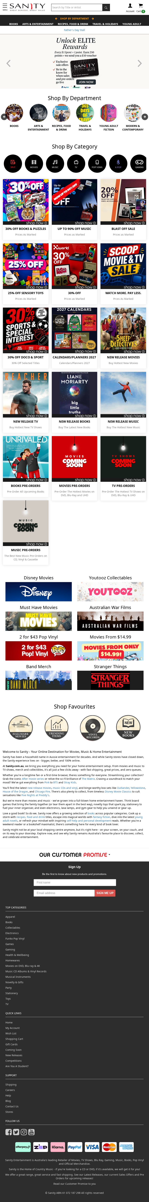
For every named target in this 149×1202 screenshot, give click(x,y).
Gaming (10, 949)
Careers (10, 1090)
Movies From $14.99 (110, 637)
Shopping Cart (14, 1039)
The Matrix (88, 778)
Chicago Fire (42, 791)
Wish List (10, 1033)
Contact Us (12, 1106)
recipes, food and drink (31, 817)
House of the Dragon (15, 791)
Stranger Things (110, 666)
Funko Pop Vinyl (15, 938)
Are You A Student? (17, 1066)
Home (9, 1022)
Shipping (11, 1084)
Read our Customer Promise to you (74, 1183)
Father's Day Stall (74, 30)
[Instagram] (24, 1133)
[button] (140, 62)
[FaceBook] (9, 1133)
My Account (12, 1028)
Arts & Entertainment (37, 24)
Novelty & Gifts (14, 982)
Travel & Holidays (105, 24)
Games (9, 944)
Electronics (12, 933)
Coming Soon (13, 1049)
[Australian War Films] (110, 621)
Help (8, 1095)
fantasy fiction (101, 817)
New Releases (13, 1055)
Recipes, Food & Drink (73, 24)
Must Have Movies (39, 607)
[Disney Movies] (38, 591)
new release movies (39, 788)
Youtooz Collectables (110, 578)
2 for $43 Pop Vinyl (38, 637)
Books (13, 24)
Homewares (12, 960)
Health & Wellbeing (17, 955)
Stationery (11, 993)
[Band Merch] (38, 680)
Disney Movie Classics (118, 791)
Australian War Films (110, 607)
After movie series (33, 778)
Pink (46, 782)
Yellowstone (138, 788)
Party (8, 987)
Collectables (12, 927)
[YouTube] (32, 1133)
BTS (55, 782)
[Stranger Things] (110, 680)
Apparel (10, 916)
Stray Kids (70, 782)
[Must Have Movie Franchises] (38, 621)
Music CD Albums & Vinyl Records (26, 971)
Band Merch (38, 666)
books (91, 813)
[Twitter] (17, 1133)
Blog (8, 1101)
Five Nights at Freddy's (35, 795)
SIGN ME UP (105, 893)
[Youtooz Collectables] (110, 591)
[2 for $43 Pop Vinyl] (38, 650)
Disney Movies (39, 578)
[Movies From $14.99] (110, 650)
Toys (8, 998)
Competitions (13, 1060)
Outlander (123, 788)
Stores (9, 1112)
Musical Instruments (18, 976)
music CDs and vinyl (65, 788)
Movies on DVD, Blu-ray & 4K (22, 966)
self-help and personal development (89, 820)
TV (6, 1004)
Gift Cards (11, 1044)
